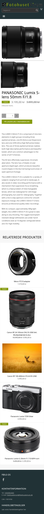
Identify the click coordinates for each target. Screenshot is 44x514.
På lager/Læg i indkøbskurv (17, 122)
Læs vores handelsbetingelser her (14, 509)
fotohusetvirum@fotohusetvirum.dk (20, 495)
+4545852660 (9, 493)
